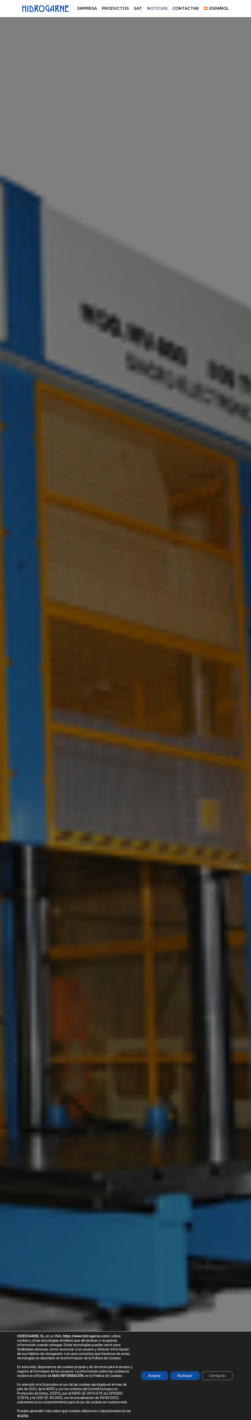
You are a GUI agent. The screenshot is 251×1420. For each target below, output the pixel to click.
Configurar (217, 1376)
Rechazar (184, 1376)
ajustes (22, 1415)
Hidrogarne (125, 770)
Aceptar (154, 1376)
